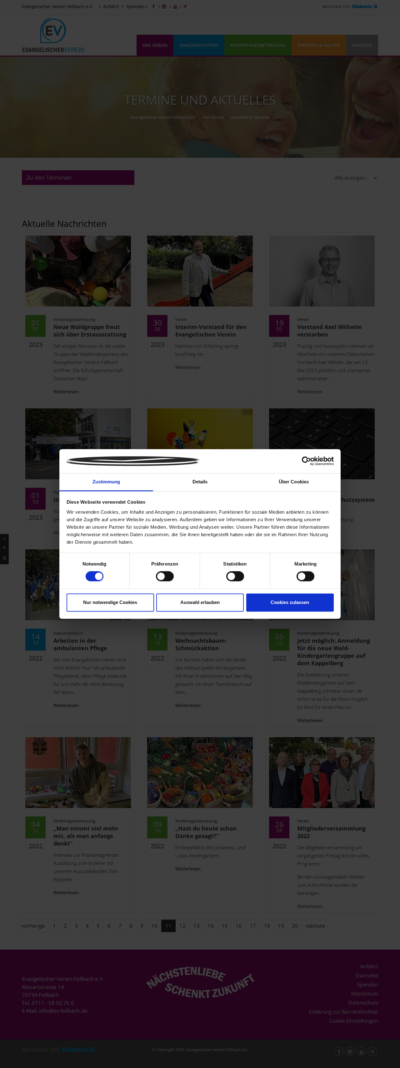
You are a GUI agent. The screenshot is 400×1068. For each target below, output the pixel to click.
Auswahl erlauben (200, 602)
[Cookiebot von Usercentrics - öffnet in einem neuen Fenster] (306, 461)
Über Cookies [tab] (294, 481)
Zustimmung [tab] (106, 481)
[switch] (165, 576)
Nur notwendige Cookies (110, 602)
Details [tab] (200, 481)
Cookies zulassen (290, 602)
